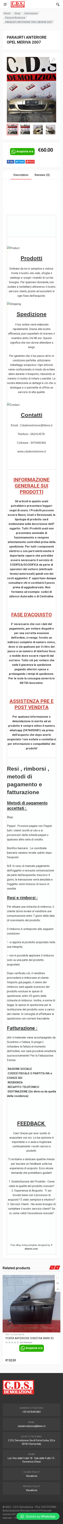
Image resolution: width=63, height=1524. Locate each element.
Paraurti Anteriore (15, 17)
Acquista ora (24, 151)
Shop (17, 13)
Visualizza (31, 1476)
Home (7, 13)
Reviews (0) (42, 175)
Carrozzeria (30, 13)
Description (20, 175)
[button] (37, 1516)
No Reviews (26, 1342)
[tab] (20, 174)
